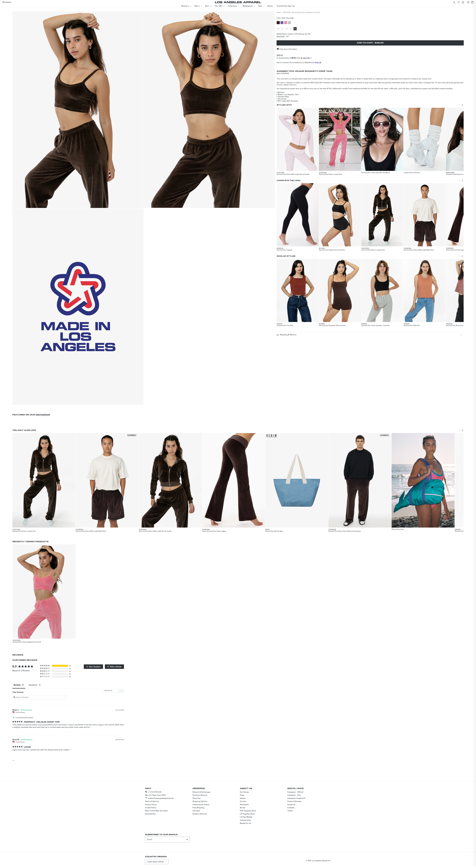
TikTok (290, 811)
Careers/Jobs (245, 820)
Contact (243, 801)
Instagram (43, 415)
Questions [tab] (33, 685)
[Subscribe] (187, 839)
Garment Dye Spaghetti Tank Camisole (332, 325)
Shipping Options (200, 801)
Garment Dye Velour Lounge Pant (330, 174)
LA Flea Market (246, 817)
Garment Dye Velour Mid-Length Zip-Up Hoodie (293, 174)
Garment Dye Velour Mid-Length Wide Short (419, 250)
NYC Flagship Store (248, 811)
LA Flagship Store (247, 814)
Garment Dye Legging (284, 250)
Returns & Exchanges (201, 792)
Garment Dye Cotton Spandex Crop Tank (375, 325)
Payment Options (200, 795)
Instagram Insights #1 (296, 798)
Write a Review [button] (115, 667)
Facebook (291, 804)
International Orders (201, 804)
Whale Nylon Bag (398, 529)
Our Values (244, 792)
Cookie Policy (150, 807)
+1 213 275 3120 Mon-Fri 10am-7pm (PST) (155, 793)
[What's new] (468, 2)
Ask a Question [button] (95, 667)
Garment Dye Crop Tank (285, 325)
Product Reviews (294, 801)
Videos (243, 798)
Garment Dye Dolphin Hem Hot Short (332, 250)
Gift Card (196, 811)
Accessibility (150, 814)
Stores (242, 807)
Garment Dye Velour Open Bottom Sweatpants (344, 531)
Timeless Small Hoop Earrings (456, 174)
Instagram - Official (295, 792)
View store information (288, 49)
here (295, 85)
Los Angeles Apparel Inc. (321, 860)
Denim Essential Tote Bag (274, 531)
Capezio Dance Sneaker (412, 172)
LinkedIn (291, 807)
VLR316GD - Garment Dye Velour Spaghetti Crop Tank (301, 12)
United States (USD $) (155, 862)
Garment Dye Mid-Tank (412, 325)
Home (279, 12)
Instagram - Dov (294, 795)
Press (242, 795)
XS (278, 29)
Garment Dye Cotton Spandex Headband (375, 172)
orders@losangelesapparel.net (161, 798)
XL (295, 29)
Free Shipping (198, 807)
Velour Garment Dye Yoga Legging (458, 250)
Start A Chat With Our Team (156, 811)
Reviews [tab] (17, 685)
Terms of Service (152, 801)
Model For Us (245, 823)
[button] (454, 2)
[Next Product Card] (462, 105)
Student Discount (200, 814)
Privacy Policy (151, 804)
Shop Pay (197, 798)
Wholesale (244, 804)
